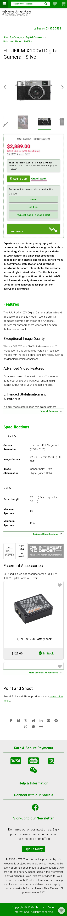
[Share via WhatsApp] (26, 726)
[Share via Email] (48, 720)
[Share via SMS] (56, 720)
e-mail (33, 199)
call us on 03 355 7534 (47, 28)
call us (33, 207)
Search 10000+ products (23, 4)
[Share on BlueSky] (18, 720)
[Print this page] (41, 726)
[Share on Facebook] (11, 720)
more (13, 168)
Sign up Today (34, 849)
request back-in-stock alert (33, 215)
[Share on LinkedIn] (41, 720)
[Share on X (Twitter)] (26, 720)
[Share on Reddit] (33, 720)
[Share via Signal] (33, 726)
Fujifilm (28, 41)
